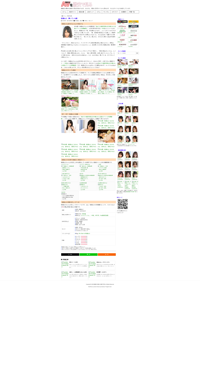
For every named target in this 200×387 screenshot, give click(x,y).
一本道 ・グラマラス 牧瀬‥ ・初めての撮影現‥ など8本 (102, 168)
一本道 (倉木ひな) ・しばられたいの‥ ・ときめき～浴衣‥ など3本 (65, 177)
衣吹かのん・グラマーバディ (103, 262)
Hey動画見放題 (104, 215)
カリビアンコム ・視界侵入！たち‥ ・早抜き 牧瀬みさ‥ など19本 (65, 168)
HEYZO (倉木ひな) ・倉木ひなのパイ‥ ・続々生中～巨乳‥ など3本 (102, 177)
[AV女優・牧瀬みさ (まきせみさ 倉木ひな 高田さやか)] (67, 31)
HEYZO (97, 215)
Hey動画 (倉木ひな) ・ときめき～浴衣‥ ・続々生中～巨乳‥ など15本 (102, 186)
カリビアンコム (85, 215)
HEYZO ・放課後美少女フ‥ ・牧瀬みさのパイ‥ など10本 (84, 177)
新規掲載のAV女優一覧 (131, 191)
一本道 (103, 28)
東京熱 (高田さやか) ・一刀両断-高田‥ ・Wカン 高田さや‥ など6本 (66, 186)
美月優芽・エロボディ (102, 272)
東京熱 (84, 214)
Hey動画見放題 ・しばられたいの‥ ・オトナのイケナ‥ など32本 (84, 186)
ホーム (64, 16)
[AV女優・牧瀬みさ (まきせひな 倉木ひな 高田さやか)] (70, 126)
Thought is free (108, 286)
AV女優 (70, 16)
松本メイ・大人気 (73, 262)
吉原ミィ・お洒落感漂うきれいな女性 (78, 272)
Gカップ (90, 20)
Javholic (63, 192)
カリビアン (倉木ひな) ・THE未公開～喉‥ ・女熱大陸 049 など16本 (85, 168)
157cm (85, 20)
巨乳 (81, 20)
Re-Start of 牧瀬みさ (84, 233)
